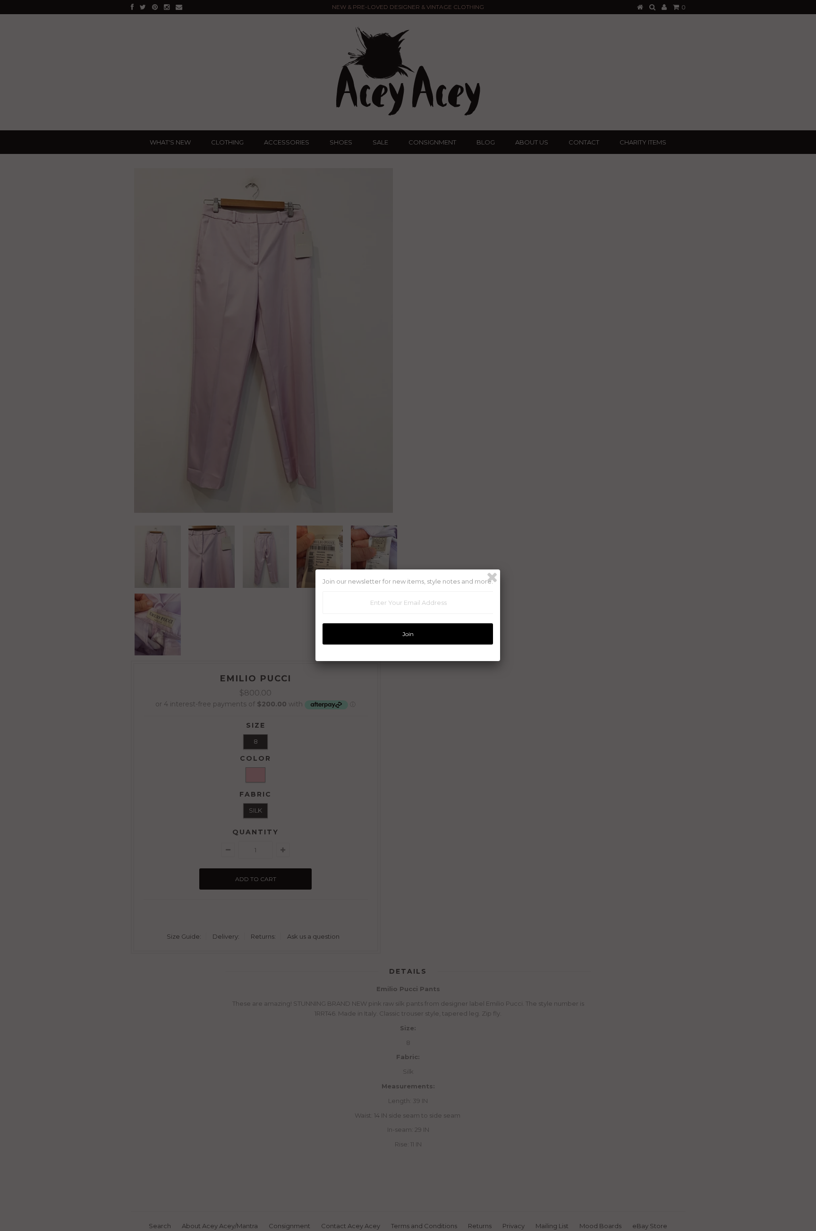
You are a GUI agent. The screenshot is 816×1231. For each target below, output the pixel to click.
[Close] (492, 577)
